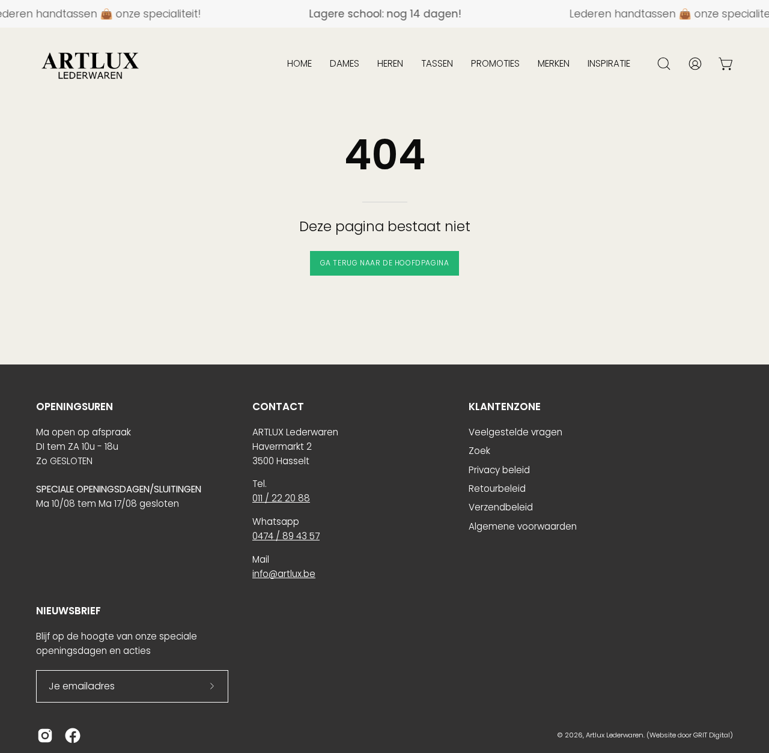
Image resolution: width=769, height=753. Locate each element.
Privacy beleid (499, 470)
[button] (299, 64)
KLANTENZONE (505, 407)
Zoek (479, 450)
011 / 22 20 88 (281, 498)
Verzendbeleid (501, 507)
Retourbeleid (497, 488)
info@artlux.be (283, 573)
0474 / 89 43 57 (286, 536)
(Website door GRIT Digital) (689, 735)
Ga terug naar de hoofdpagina (384, 263)
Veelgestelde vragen (515, 432)
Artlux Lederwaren (614, 735)
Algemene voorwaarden (523, 526)
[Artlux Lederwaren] (90, 64)
